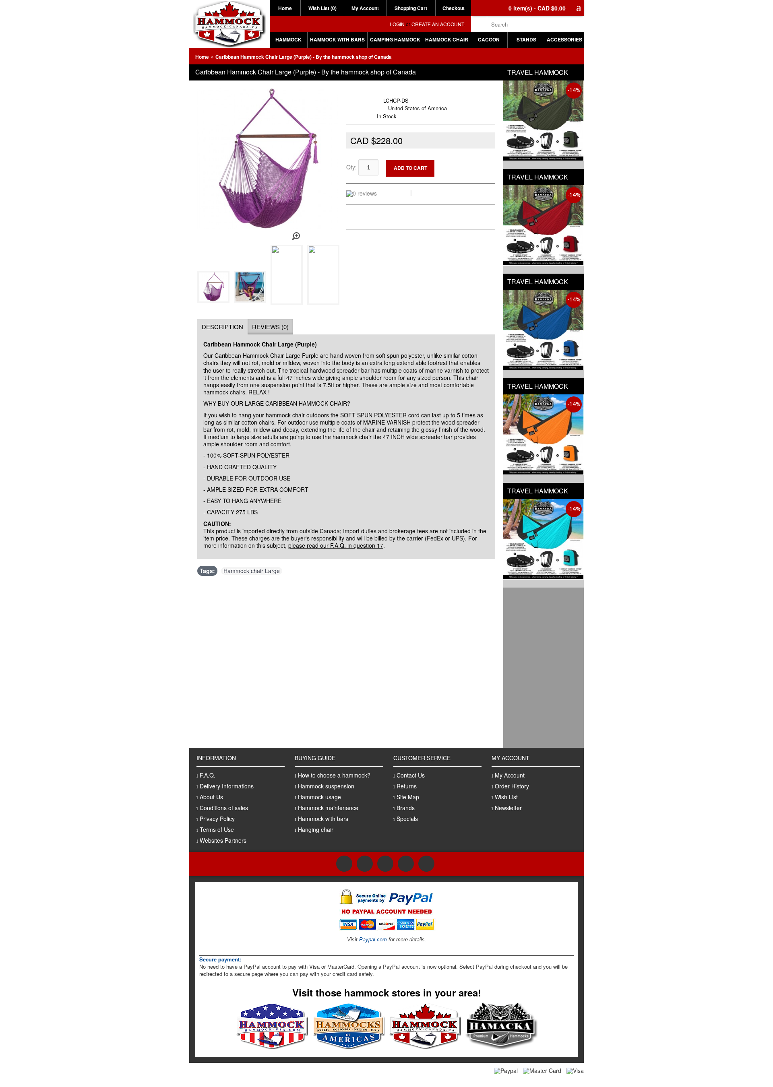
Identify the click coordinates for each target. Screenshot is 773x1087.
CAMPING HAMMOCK (395, 39)
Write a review (433, 192)
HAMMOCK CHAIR (446, 39)
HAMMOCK (288, 39)
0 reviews (395, 192)
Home (285, 8)
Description (222, 326)
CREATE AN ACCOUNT (437, 24)
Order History (512, 786)
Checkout (453, 8)
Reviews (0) (270, 326)
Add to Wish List (470, 163)
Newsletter (508, 808)
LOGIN (397, 24)
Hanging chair (315, 829)
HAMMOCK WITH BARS (337, 39)
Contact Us (411, 775)
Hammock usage (319, 797)
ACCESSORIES (564, 39)
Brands (406, 808)
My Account (365, 8)
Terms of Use (217, 829)
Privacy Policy (217, 819)
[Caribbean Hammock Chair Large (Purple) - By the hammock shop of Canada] (214, 301)
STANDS (526, 39)
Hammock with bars (323, 819)
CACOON (489, 39)
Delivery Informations (227, 786)
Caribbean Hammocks (393, 92)
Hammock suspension (326, 786)
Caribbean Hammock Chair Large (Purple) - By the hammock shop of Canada (303, 56)
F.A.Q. (207, 775)
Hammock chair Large (251, 571)
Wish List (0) (322, 8)
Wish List (506, 797)
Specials (407, 819)
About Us (211, 797)
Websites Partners (223, 840)
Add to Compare (470, 169)
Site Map (408, 797)
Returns (407, 786)
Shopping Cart (411, 8)
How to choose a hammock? (334, 775)
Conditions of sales (224, 808)
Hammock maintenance (328, 808)
